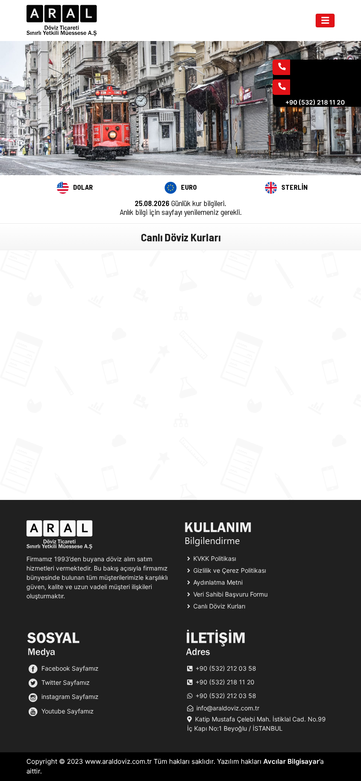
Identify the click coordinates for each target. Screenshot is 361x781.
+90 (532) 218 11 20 (224, 682)
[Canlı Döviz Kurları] (61, 20)
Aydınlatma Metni (217, 582)
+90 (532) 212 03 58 (225, 668)
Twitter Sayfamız (65, 682)
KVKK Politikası (214, 558)
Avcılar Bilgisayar (291, 761)
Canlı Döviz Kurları (218, 606)
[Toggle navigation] (325, 20)
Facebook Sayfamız (69, 668)
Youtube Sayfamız (67, 711)
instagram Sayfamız (69, 696)
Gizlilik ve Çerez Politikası (229, 570)
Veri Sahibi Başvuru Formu (230, 594)
